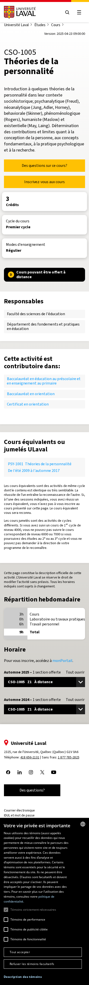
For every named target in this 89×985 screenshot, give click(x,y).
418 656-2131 (29, 757)
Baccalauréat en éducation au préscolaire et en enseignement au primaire (44, 381)
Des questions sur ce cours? (44, 165)
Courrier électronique (19, 810)
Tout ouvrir (75, 672)
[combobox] (82, 824)
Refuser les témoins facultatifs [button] (32, 964)
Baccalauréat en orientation (31, 393)
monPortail (62, 660)
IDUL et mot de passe (19, 815)
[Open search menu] (67, 12)
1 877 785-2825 (68, 757)
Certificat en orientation (28, 404)
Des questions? (32, 790)
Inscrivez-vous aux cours (44, 181)
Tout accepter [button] (20, 952)
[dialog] (44, 901)
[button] (23, 977)
